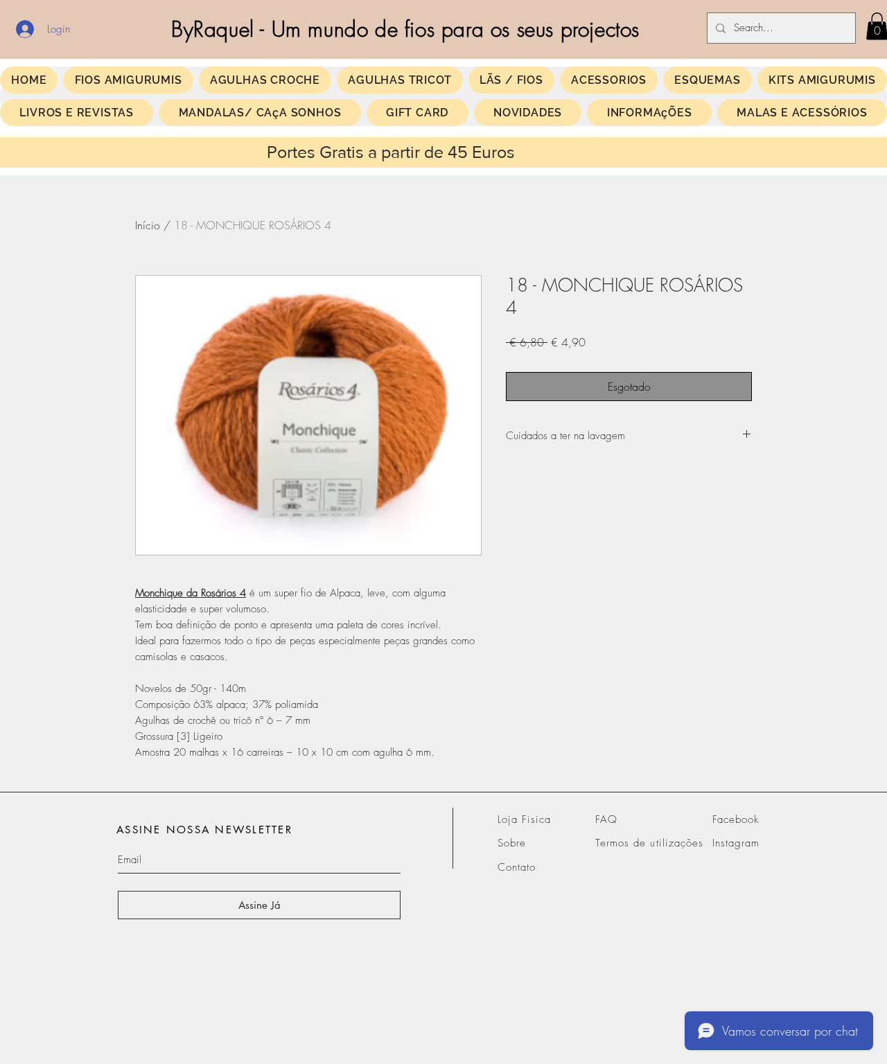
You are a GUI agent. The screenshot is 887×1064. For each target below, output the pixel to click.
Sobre (512, 843)
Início (147, 225)
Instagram (735, 843)
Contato (517, 867)
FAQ (606, 819)
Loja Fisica (525, 819)
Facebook (735, 819)
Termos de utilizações (649, 843)
